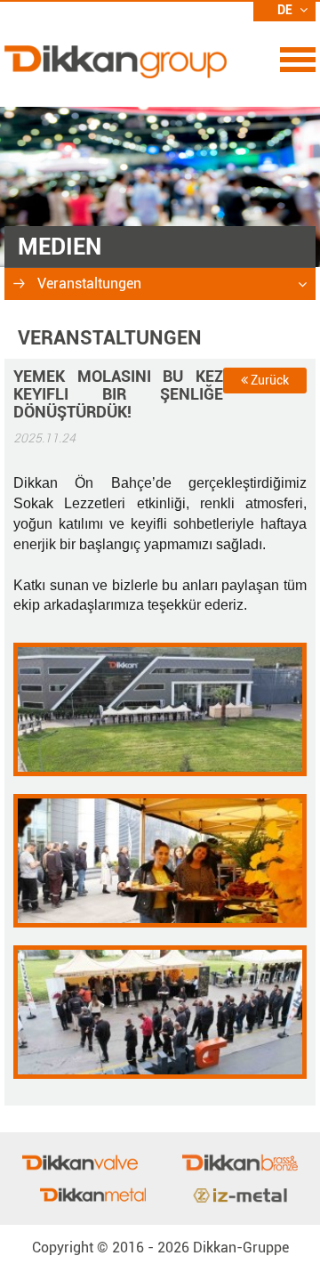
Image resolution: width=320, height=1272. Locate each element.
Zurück (268, 380)
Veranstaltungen (87, 283)
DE (286, 10)
